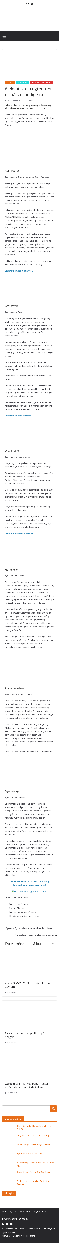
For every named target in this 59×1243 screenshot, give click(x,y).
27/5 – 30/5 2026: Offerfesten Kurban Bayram (28, 985)
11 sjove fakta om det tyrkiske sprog (33, 1135)
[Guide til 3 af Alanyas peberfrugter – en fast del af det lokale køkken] (29, 1052)
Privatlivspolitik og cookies (16, 1218)
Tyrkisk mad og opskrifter (41, 82)
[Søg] (53, 1108)
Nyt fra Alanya (22, 82)
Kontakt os (25, 1211)
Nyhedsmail (40, 1211)
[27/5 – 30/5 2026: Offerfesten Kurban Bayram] (29, 952)
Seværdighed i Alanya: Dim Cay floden (33, 1172)
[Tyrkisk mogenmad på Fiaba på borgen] (29, 1002)
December (10, 82)
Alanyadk (29, 100)
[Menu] (4, 38)
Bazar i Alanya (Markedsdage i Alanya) (34, 1144)
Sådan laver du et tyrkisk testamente (34, 935)
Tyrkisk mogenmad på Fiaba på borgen (24, 1035)
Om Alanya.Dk (9, 1211)
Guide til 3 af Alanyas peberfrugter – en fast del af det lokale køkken (27, 1085)
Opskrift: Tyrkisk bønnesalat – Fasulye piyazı (28, 928)
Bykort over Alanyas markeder (30, 1153)
